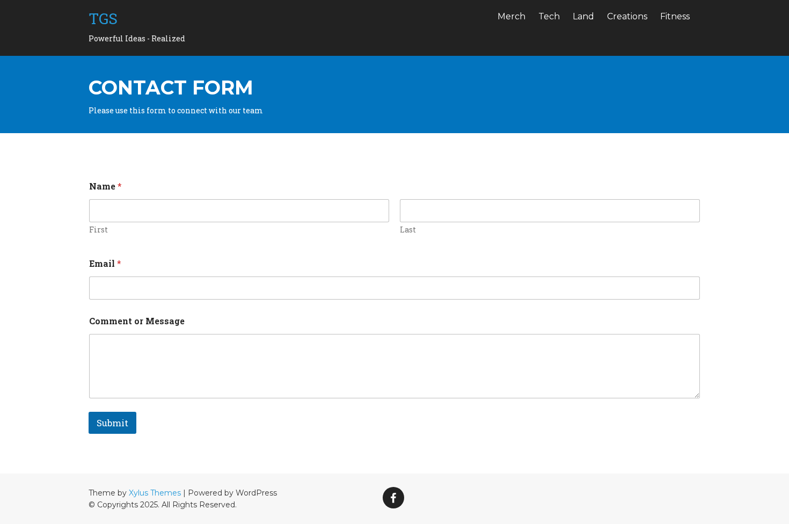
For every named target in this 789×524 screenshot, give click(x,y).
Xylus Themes (155, 493)
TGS (103, 18)
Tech (549, 16)
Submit (112, 423)
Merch (511, 16)
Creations (627, 16)
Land (583, 16)
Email (105, 263)
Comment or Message (137, 321)
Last (408, 229)
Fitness (675, 16)
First (98, 229)
